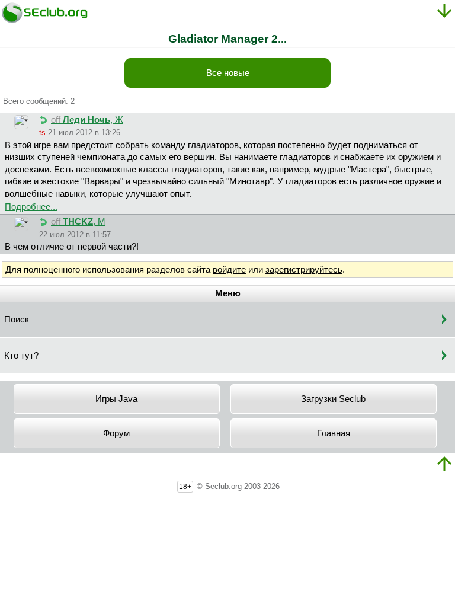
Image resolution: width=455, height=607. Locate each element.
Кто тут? (21, 355)
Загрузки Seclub (333, 399)
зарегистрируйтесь (303, 269)
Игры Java (116, 399)
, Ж (87, 119)
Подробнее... (31, 207)
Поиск (16, 319)
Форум (116, 433)
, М (78, 221)
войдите (229, 269)
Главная (333, 433)
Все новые (227, 73)
